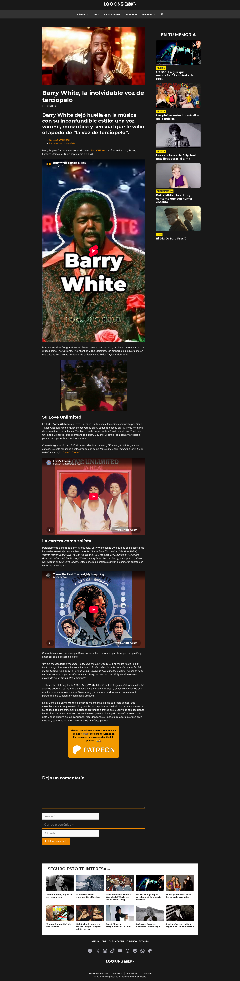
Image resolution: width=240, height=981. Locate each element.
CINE (96, 14)
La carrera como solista (62, 143)
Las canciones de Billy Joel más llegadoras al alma (176, 191)
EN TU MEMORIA (112, 14)
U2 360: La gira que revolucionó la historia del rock (175, 110)
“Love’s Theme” (71, 452)
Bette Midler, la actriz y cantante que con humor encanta (174, 233)
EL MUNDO (131, 14)
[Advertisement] (93, 590)
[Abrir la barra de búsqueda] (162, 14)
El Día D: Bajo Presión (172, 273)
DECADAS (147, 14)
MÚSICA (81, 14)
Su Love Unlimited (59, 139)
